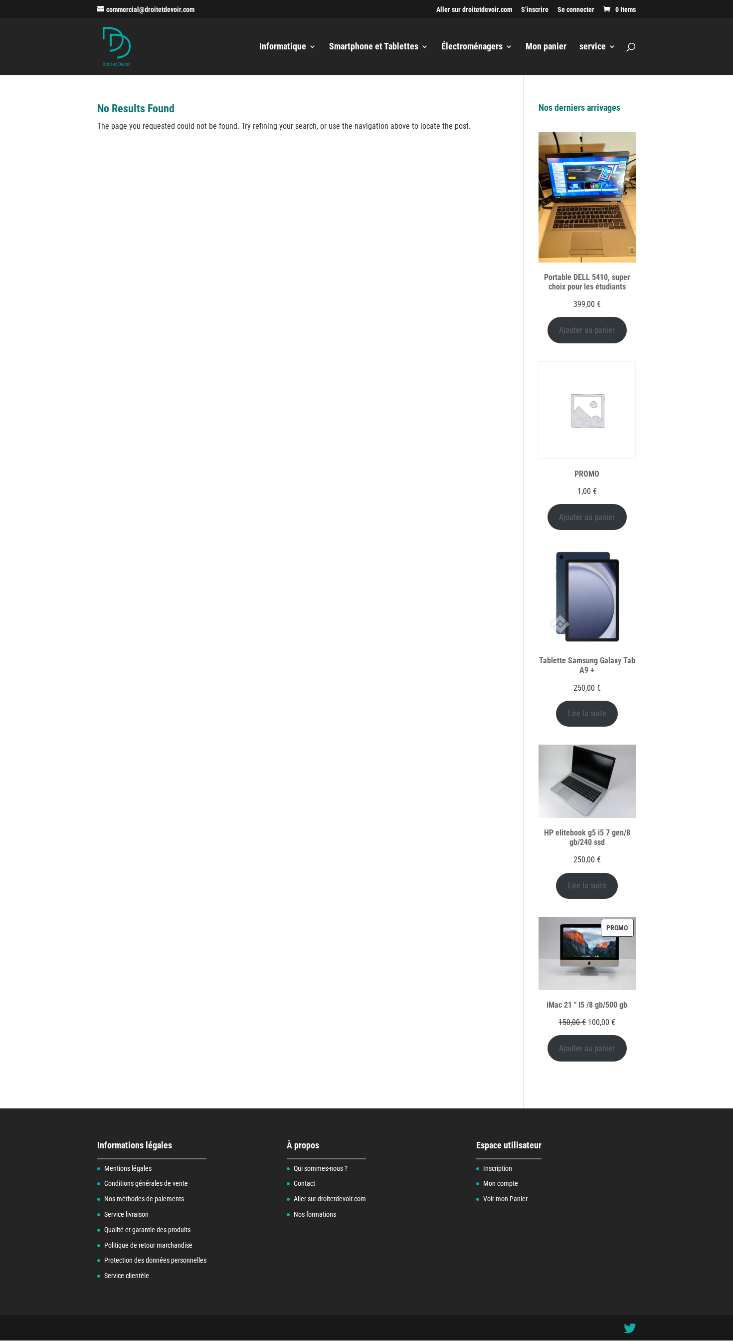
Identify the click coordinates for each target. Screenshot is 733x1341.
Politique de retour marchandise (148, 1245)
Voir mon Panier (505, 1199)
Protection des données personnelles (155, 1260)
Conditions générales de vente (146, 1183)
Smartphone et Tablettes (373, 47)
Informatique (282, 47)
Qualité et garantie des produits (147, 1230)
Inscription (497, 1168)
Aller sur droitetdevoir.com (474, 9)
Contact (304, 1183)
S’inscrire (535, 9)
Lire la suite (587, 713)
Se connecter (575, 9)
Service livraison (126, 1214)
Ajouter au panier (587, 330)
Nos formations (315, 1214)
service (592, 47)
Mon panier (546, 47)
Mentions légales (128, 1168)
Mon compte (500, 1183)
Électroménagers (472, 47)
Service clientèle (126, 1276)
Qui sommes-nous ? (321, 1168)
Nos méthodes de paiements (144, 1199)
